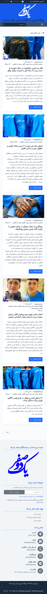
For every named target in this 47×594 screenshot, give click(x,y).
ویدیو (33, 308)
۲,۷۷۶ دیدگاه (13, 142)
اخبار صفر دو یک (33, 64)
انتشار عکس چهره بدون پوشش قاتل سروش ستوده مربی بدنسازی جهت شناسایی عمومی (25, 316)
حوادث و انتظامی (17, 64)
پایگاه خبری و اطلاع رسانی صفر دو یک (23, 20)
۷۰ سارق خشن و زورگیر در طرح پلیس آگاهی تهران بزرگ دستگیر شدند (25, 399)
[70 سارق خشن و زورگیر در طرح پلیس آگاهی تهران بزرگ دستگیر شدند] (23, 377)
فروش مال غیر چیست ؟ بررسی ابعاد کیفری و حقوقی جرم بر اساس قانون (25, 147)
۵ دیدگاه (40, 311)
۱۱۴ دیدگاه (7, 64)
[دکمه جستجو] (4, 24)
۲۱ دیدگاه (7, 223)
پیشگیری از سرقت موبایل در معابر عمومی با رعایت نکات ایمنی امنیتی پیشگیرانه (25, 228)
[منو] (42, 24)
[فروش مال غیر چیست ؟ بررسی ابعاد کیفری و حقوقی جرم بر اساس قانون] (23, 125)
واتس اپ (33, 569)
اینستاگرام (32, 554)
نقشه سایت (37, 521)
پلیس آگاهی (25, 64)
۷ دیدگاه (7, 394)
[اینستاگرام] (40, 556)
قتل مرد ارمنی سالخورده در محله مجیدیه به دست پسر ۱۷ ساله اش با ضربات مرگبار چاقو (25, 69)
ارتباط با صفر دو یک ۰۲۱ (33, 517)
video (41, 306)
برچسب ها (37, 514)
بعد (8, 432)
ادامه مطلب (35, 106)
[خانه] (43, 33)
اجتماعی (40, 64)
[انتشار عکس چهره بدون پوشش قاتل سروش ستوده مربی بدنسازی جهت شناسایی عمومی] (23, 290)
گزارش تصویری (39, 308)
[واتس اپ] (40, 571)
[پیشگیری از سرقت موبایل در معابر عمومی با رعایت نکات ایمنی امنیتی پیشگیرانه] (23, 206)
